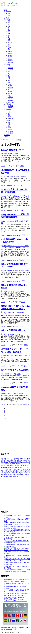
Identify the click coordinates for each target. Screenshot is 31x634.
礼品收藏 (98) (8, 467)
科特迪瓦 (10, 133)
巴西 (9, 111)
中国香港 (10, 68)
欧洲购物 (7, 19)
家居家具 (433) (5, 460)
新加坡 (10, 84)
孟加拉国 (10, 98)
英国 (9, 21)
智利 (9, 113)
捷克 (9, 40)
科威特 (10, 95)
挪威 (9, 33)
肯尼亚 (10, 127)
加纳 (9, 126)
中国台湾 (10, 69)
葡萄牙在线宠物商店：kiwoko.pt (13, 599)
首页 (5, 10)
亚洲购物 (7, 64)
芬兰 (9, 35)
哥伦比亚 (10, 118)
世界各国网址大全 (6, 627)
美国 (9, 13)
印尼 (9, 78)
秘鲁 (9, 115)
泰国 (9, 75)
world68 (3, 166)
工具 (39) (8, 471)
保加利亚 (10, 62)
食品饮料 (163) (9, 463)
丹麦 (9, 31)
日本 (9, 71)
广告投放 (14, 629)
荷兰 (9, 30)
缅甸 (9, 82)
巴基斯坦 (10, 97)
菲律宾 (10, 86)
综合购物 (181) (24, 462)
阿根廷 (10, 117)
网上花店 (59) (15, 469)
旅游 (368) (21, 460)
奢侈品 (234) (7, 462)
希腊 (9, 39)
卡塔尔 (10, 93)
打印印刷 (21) (11, 473)
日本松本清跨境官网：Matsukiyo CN (15, 597)
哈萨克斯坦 (11, 102)
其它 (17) (23, 473)
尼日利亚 (10, 131)
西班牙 (10, 44)
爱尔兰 (10, 46)
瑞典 (9, 26)
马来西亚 (10, 88)
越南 (9, 80)
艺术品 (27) (4, 473)
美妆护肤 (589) (20, 458)
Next (5, 418)
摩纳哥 (10, 57)
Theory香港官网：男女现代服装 (13, 595)
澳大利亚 (10, 106)
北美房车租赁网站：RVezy (13, 150)
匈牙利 (10, 55)
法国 (9, 22)
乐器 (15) (7, 474)
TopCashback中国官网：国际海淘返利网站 (17, 579)
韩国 (9, 73)
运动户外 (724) (11, 458)
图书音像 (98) (16, 467)
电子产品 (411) (13, 460)
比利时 (10, 48)
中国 (9, 66)
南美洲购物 (7, 109)
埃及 (9, 124)
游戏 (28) (27, 471)
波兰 (9, 37)
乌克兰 (10, 59)
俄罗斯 (10, 53)
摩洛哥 (10, 129)
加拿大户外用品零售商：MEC (14, 330)
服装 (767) (4, 458)
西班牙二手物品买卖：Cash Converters (15, 601)
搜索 (19, 139)
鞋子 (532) (27, 458)
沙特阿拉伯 (11, 100)
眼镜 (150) (17, 463)
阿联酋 (10, 91)
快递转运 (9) (14, 476)
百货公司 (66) (7, 469)
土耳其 (10, 89)
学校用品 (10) (7, 476)
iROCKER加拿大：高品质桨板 (15, 370)
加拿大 (10, 15)
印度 (9, 77)
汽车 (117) (20, 465)
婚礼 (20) (18, 473)
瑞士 (9, 28)
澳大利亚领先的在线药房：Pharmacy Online (17, 593)
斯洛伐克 (10, 60)
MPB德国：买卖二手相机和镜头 (14, 581)
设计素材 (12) (22, 474)
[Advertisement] (15, 435)
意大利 (10, 42)
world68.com (7, 629)
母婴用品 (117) (12, 465)
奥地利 (10, 51)
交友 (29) (22, 471)
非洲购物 (7, 120)
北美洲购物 (7, 12)
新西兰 (10, 107)
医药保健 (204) (15, 462)
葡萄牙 (10, 50)
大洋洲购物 (7, 104)
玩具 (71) (22, 467)
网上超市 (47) (23, 469)
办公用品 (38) (15, 471)
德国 (9, 24)
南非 (9, 122)
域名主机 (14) (14, 474)
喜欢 (22, 166)
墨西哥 (10, 17)
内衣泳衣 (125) (24, 463)
